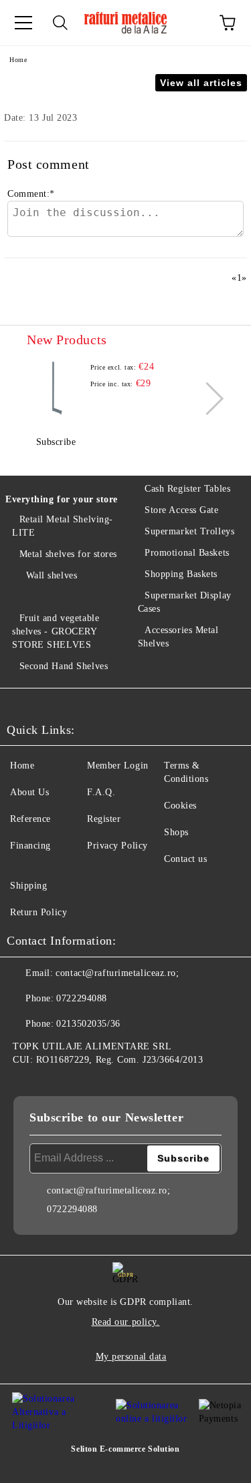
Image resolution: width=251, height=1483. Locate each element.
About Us (29, 792)
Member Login (118, 766)
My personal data (131, 1357)
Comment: (31, 194)
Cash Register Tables (187, 489)
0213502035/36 (88, 1024)
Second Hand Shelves (63, 666)
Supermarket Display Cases (185, 602)
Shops (176, 832)
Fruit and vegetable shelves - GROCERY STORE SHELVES (55, 631)
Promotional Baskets (187, 553)
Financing (30, 846)
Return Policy (38, 912)
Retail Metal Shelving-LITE (62, 526)
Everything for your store (61, 499)
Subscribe (56, 442)
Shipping (28, 886)
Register (103, 819)
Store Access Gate (182, 510)
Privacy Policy (117, 846)
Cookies (180, 806)
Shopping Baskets (181, 574)
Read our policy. (126, 1322)
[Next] (207, 398)
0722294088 (81, 998)
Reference (30, 819)
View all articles (201, 82)
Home (18, 59)
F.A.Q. (101, 792)
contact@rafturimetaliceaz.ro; (117, 973)
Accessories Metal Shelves (178, 636)
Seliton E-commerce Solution (125, 1449)
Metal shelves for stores (68, 554)
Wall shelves (51, 575)
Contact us (185, 859)
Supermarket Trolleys (189, 531)
